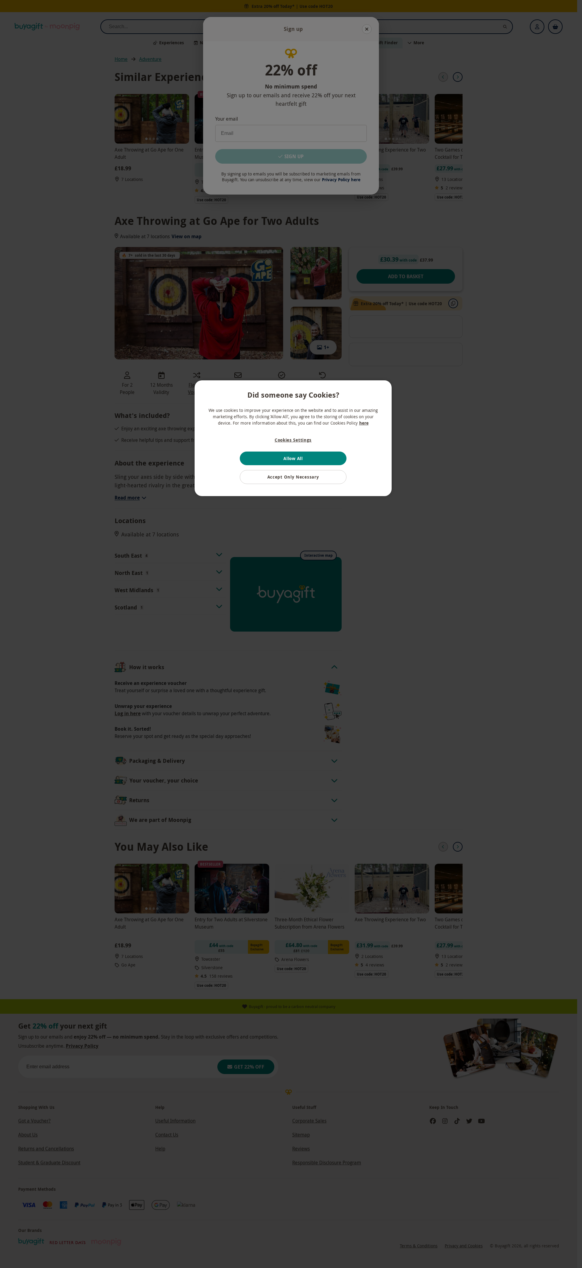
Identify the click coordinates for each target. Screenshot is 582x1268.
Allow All (293, 458)
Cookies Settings (293, 440)
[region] (293, 438)
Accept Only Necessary (293, 477)
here (364, 423)
